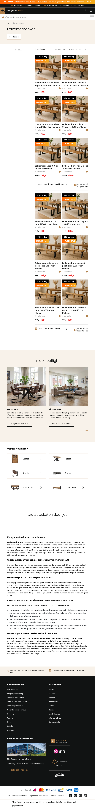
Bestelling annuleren (15, 706)
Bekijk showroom (19, 770)
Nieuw (51, 706)
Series (51, 710)
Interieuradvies (55, 718)
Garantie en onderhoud (16, 710)
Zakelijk (10, 726)
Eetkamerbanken (19, 23)
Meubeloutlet (54, 714)
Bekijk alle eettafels (19, 423)
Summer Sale (54, 722)
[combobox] (44, 17)
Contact (10, 730)
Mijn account (12, 689)
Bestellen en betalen (15, 698)
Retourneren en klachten (17, 702)
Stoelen (52, 693)
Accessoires (54, 702)
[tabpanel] (27, 397)
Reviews (10, 718)
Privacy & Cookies (57, 796)
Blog (9, 722)
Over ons (10, 714)
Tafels (51, 689)
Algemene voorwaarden (39, 796)
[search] (3, 16)
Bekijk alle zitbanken (61, 423)
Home (9, 23)
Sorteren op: (60, 49)
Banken (52, 698)
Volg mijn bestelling (15, 693)
